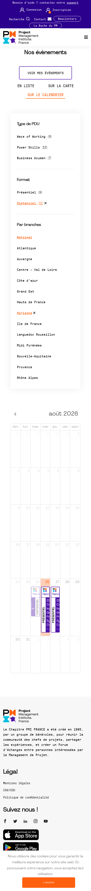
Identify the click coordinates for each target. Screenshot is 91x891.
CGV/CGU (9, 790)
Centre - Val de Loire (37, 269)
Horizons (24, 312)
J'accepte (48, 882)
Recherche (17, 19)
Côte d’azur (27, 280)
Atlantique (26, 248)
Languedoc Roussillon (36, 334)
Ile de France (29, 323)
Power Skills (32, 147)
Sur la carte (61, 85)
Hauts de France (31, 302)
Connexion (34, 10)
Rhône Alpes (27, 377)
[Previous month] (15, 414)
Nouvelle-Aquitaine (34, 356)
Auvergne (24, 259)
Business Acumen (34, 158)
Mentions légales (16, 783)
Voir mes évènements (46, 73)
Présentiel (29, 192)
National (24, 237)
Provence (24, 367)
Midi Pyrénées (29, 345)
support (73, 2)
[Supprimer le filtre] (45, 204)
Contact (41, 19)
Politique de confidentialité (26, 797)
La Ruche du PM (45, 25)
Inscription (61, 10)
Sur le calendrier (45, 94)
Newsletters (67, 18)
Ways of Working (34, 136)
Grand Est (25, 291)
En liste (25, 85)
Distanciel (30, 203)
